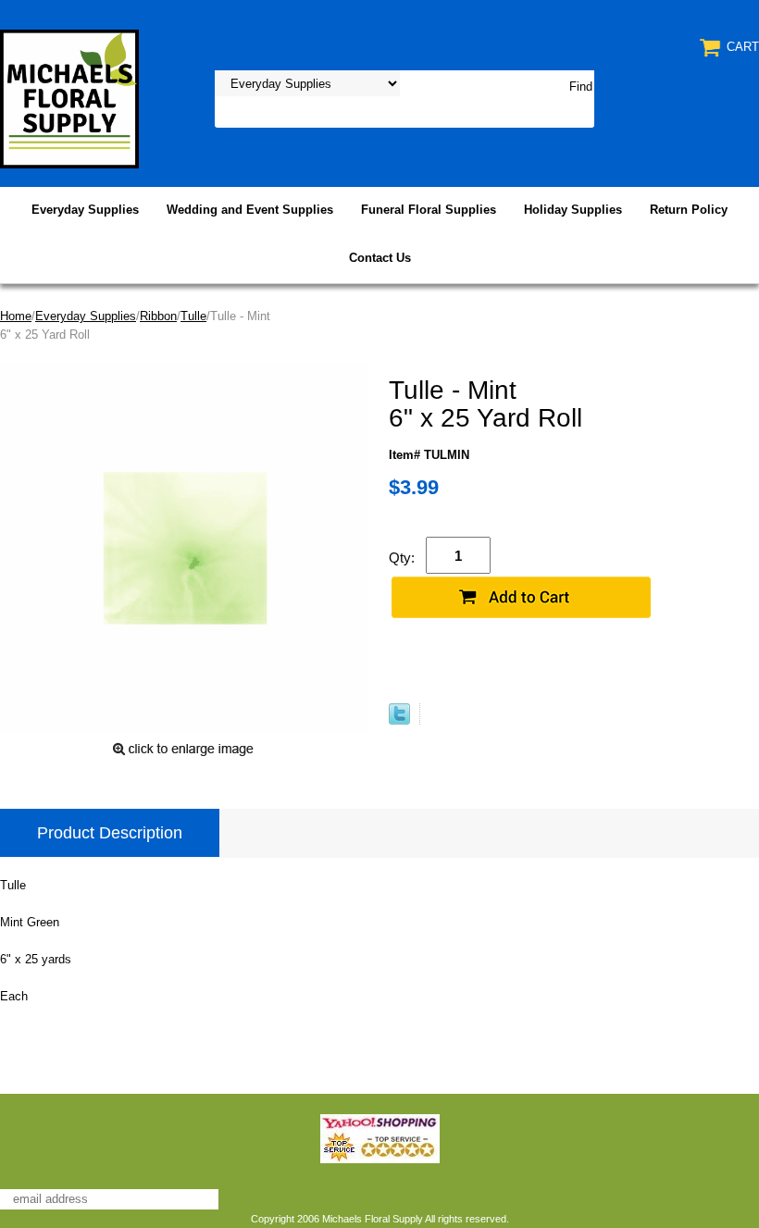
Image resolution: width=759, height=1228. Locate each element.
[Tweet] (399, 720)
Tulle (193, 316)
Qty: (402, 557)
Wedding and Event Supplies (250, 210)
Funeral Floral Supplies (428, 210)
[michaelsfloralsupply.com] (69, 98)
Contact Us (380, 258)
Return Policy (689, 210)
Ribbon (158, 316)
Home (15, 316)
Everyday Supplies (85, 210)
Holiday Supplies (573, 210)
